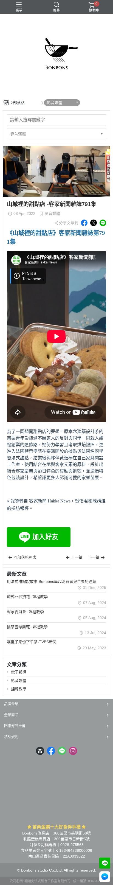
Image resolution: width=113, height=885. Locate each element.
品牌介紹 (11, 704)
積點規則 (11, 737)
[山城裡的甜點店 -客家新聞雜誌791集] (56, 337)
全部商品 (11, 715)
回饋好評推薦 (15, 726)
